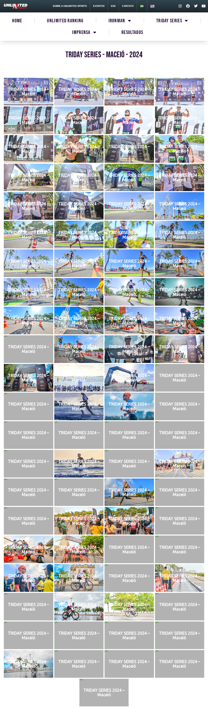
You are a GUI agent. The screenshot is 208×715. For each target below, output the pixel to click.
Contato (128, 6)
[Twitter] (195, 6)
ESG (113, 6)
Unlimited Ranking (65, 21)
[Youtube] (203, 6)
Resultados (132, 32)
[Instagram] (180, 6)
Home (17, 21)
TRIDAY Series (169, 21)
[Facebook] (188, 6)
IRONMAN (117, 21)
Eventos (99, 6)
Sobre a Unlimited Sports (70, 6)
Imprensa (81, 32)
